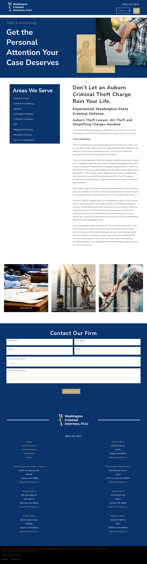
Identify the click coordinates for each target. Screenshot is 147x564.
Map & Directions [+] (118, 457)
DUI (15, 124)
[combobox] (10, 352)
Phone (10, 349)
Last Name (80, 340)
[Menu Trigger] (136, 11)
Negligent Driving (23, 129)
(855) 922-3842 (130, 4)
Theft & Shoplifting (24, 103)
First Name (12, 340)
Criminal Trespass (23, 119)
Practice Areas (21, 98)
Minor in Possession (24, 140)
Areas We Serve (29, 449)
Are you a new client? (17, 359)
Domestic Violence (24, 114)
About (29, 442)
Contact (29, 457)
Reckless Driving (23, 134)
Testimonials (29, 453)
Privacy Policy (16, 559)
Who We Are (26, 308)
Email (78, 349)
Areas (23, 446)
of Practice (32, 446)
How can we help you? (17, 371)
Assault (17, 108)
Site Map (5, 559)
